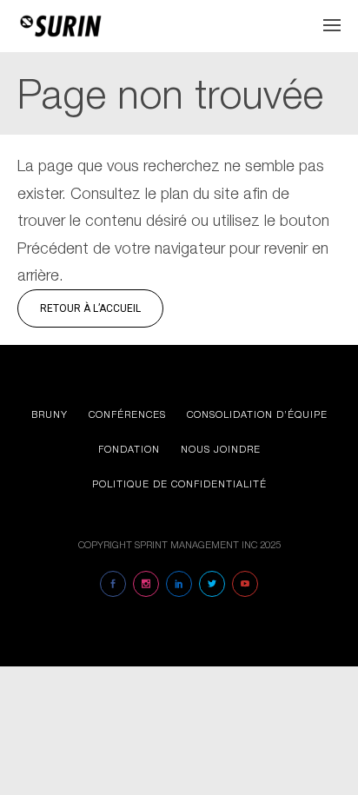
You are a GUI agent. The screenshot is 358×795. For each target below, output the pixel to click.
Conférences (127, 414)
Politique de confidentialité (179, 483)
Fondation (129, 448)
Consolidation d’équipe (257, 414)
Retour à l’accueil (90, 308)
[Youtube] (245, 584)
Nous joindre (221, 448)
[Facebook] (112, 584)
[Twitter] (212, 584)
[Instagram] (145, 584)
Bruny (49, 414)
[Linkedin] (179, 584)
